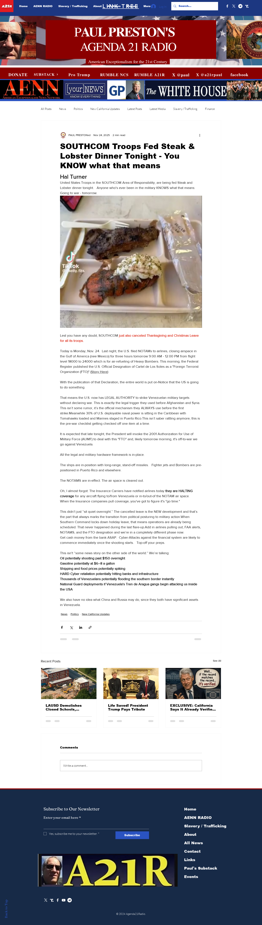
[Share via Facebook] (62, 627)
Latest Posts (134, 109)
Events (191, 880)
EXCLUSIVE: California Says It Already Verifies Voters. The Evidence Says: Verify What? (192, 707)
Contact (192, 854)
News (62, 109)
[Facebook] (227, 6)
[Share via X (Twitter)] (71, 627)
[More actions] (199, 135)
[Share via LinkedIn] (80, 627)
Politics (78, 109)
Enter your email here (62, 821)
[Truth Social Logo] (247, 6)
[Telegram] (240, 6)
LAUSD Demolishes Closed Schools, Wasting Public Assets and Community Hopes (67, 707)
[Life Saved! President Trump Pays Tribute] (131, 683)
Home (190, 812)
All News (193, 846)
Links (189, 863)
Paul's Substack (200, 871)
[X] (234, 6)
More (208, 109)
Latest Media (158, 109)
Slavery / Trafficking (185, 109)
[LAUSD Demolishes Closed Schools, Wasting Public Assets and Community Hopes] (68, 683)
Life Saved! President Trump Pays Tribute (128, 707)
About (190, 837)
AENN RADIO (198, 821)
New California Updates (105, 109)
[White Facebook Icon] (57, 903)
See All (217, 660)
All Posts (46, 109)
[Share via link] (90, 627)
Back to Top (6, 908)
